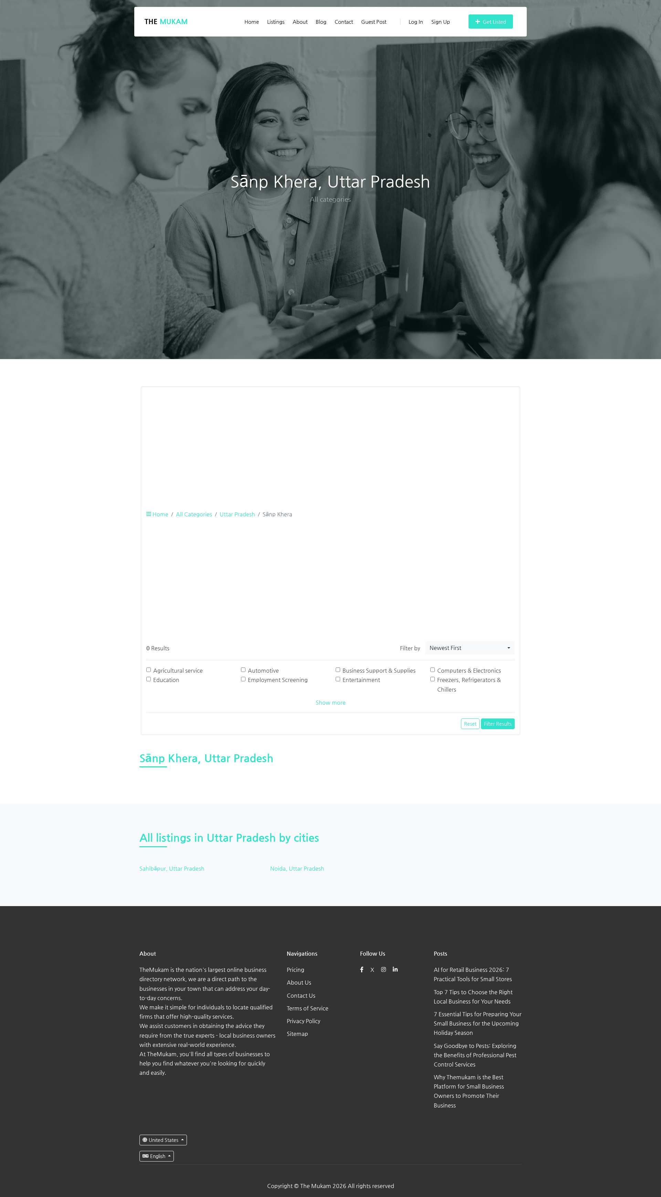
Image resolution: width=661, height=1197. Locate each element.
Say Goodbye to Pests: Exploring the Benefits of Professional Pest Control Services (475, 1055)
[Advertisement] (330, 440)
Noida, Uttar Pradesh (297, 868)
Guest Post (373, 21)
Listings (275, 21)
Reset (470, 723)
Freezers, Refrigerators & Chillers (469, 684)
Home (251, 21)
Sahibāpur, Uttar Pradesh (171, 868)
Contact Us (301, 995)
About (300, 21)
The (166, 21)
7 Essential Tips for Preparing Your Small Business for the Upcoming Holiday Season (478, 1023)
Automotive (263, 670)
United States (163, 1140)
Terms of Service (307, 1008)
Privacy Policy (303, 1021)
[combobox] (470, 647)
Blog (321, 21)
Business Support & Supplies (379, 670)
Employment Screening (278, 679)
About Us (299, 982)
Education (166, 679)
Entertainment (361, 679)
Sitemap (297, 1033)
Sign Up (440, 21)
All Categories (194, 514)
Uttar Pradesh (237, 514)
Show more (331, 702)
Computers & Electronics (469, 670)
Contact (344, 21)
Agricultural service (178, 670)
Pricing (295, 969)
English (158, 1156)
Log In (416, 21)
